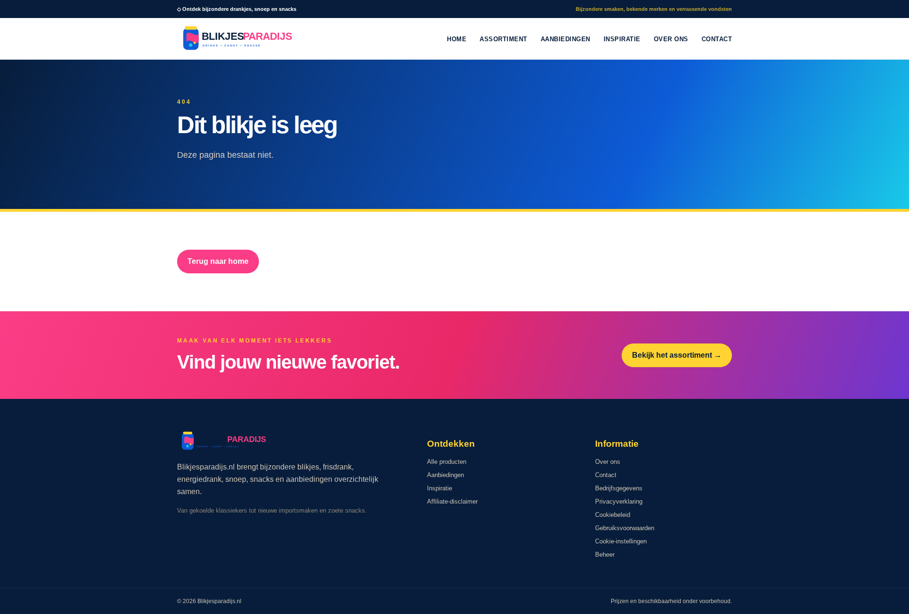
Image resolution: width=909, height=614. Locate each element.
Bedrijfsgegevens (618, 488)
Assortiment (503, 39)
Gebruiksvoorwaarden (624, 528)
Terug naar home (218, 261)
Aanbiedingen (565, 39)
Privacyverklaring (618, 501)
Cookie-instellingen (621, 541)
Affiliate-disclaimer (452, 501)
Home (456, 39)
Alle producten (446, 461)
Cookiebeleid (612, 514)
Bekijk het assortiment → (677, 355)
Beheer (605, 554)
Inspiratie (622, 39)
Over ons (671, 39)
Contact (717, 39)
